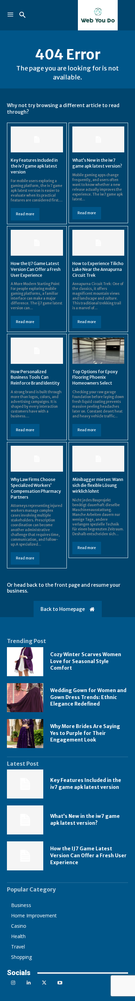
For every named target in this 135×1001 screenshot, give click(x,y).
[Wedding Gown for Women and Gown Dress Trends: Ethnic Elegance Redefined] (25, 697)
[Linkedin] (28, 983)
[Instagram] (13, 983)
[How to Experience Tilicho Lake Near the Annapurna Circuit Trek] (98, 243)
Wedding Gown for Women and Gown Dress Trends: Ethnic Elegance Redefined (88, 697)
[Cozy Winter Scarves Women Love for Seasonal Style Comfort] (25, 661)
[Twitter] (44, 983)
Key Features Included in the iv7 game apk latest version (34, 166)
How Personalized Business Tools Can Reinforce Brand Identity (35, 377)
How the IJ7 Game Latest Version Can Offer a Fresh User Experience (36, 269)
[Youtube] (60, 983)
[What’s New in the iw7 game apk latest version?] (98, 139)
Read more (25, 214)
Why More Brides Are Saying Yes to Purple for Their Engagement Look (85, 733)
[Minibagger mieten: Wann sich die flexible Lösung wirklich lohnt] (98, 459)
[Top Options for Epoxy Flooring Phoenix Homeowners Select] (98, 350)
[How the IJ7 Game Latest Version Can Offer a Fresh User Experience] (37, 243)
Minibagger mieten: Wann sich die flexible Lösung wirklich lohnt (97, 485)
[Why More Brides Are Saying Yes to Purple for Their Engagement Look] (25, 733)
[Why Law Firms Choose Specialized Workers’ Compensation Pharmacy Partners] (37, 459)
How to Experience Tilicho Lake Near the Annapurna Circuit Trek (98, 269)
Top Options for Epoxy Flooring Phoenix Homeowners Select (95, 377)
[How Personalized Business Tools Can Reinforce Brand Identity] (37, 350)
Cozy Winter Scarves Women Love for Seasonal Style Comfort (85, 661)
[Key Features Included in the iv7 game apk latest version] (37, 139)
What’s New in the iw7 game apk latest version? (97, 163)
